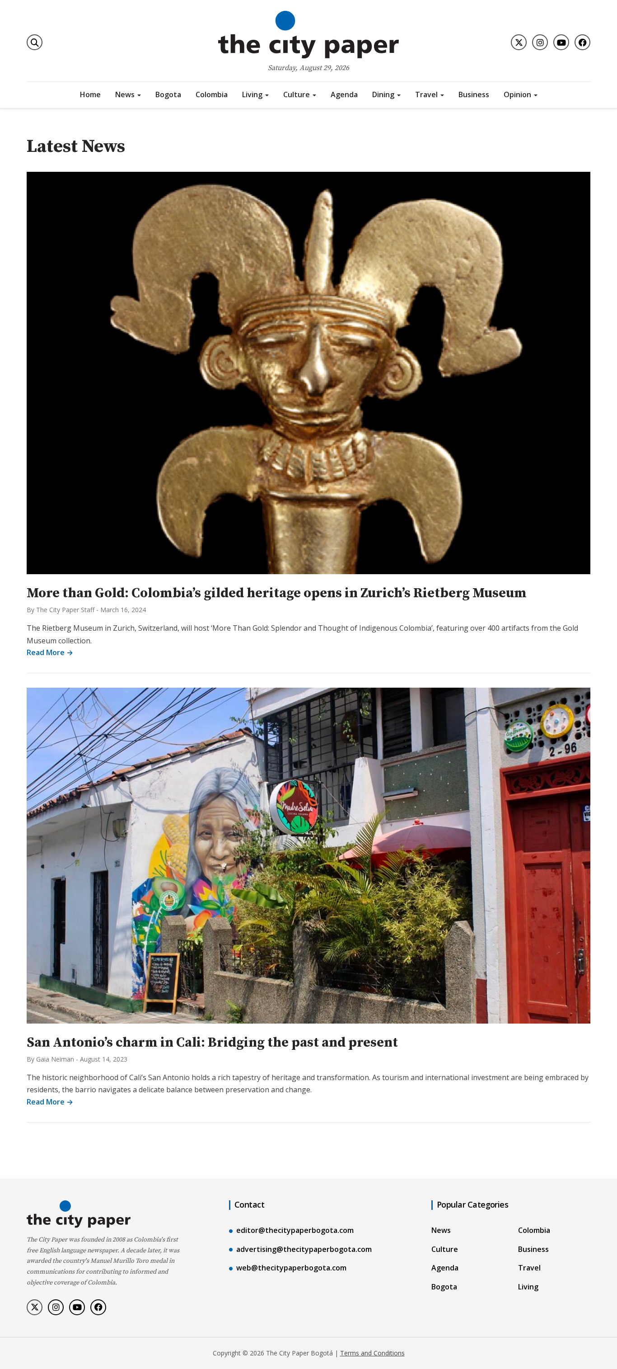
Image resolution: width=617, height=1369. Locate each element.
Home (90, 94)
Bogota (168, 94)
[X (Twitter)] (519, 42)
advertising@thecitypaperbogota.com (304, 1249)
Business (473, 94)
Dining (383, 94)
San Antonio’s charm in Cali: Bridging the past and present (212, 1042)
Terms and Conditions (372, 1353)
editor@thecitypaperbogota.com (295, 1230)
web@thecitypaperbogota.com (291, 1268)
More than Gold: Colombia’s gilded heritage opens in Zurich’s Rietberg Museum (277, 593)
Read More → (50, 652)
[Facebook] (582, 42)
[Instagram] (540, 42)
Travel (426, 94)
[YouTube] (561, 42)
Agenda (344, 94)
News (125, 94)
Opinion (517, 94)
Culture (296, 94)
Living (252, 94)
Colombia (212, 94)
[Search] (34, 42)
